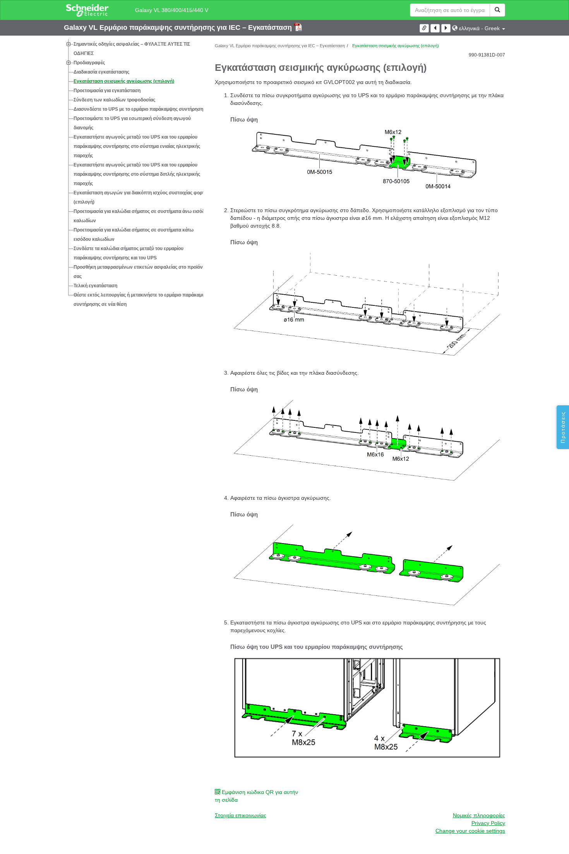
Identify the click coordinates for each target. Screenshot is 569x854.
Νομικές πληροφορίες (479, 815)
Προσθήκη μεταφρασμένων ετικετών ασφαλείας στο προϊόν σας (138, 271)
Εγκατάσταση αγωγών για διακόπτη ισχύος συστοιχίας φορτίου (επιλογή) (142, 197)
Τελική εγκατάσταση (95, 285)
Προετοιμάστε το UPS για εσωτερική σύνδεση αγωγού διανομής (132, 123)
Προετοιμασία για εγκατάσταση (107, 90)
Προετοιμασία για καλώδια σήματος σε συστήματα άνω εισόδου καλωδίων (142, 216)
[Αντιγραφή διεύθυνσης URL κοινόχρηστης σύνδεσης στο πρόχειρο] (424, 28)
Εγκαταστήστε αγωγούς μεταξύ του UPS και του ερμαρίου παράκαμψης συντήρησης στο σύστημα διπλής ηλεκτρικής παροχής (137, 174)
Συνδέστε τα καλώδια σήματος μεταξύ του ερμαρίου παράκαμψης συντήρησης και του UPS (128, 253)
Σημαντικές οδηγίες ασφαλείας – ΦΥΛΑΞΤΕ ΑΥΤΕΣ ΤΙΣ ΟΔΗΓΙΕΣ (132, 48)
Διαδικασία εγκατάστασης (101, 72)
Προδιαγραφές (89, 62)
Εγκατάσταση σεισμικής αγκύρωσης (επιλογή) (124, 81)
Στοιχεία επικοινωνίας (240, 815)
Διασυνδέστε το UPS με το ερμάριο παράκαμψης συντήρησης (140, 109)
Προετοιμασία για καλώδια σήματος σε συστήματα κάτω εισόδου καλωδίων (134, 234)
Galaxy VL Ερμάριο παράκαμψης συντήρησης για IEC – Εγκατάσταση (179, 27)
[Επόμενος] (446, 28)
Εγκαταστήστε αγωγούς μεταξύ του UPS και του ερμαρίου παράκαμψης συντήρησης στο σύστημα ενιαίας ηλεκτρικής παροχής (137, 146)
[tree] (133, 174)
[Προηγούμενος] (435, 28)
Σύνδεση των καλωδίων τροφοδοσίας (114, 100)
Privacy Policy (488, 823)
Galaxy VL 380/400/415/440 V (171, 10)
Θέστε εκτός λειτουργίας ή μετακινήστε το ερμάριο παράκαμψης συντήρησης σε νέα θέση (142, 299)
